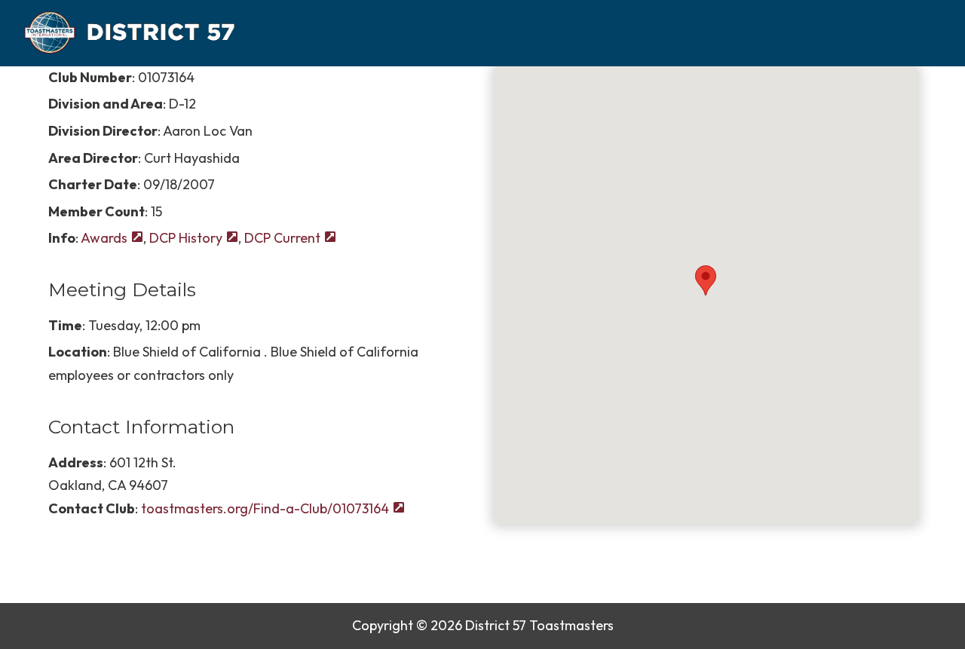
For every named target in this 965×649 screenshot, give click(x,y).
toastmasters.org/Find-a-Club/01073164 (265, 508)
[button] (705, 280)
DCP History (185, 237)
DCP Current (282, 237)
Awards (104, 237)
